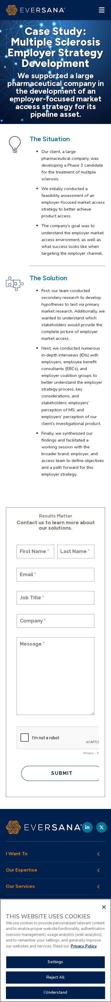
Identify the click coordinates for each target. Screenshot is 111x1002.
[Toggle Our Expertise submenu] (98, 870)
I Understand (55, 992)
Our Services (20, 886)
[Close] (103, 907)
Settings (55, 962)
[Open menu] (101, 10)
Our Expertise (21, 870)
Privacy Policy (84, 946)
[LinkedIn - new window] (87, 827)
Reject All (55, 977)
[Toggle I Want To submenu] (98, 854)
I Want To (17, 854)
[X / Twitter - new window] (101, 827)
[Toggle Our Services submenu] (98, 886)
